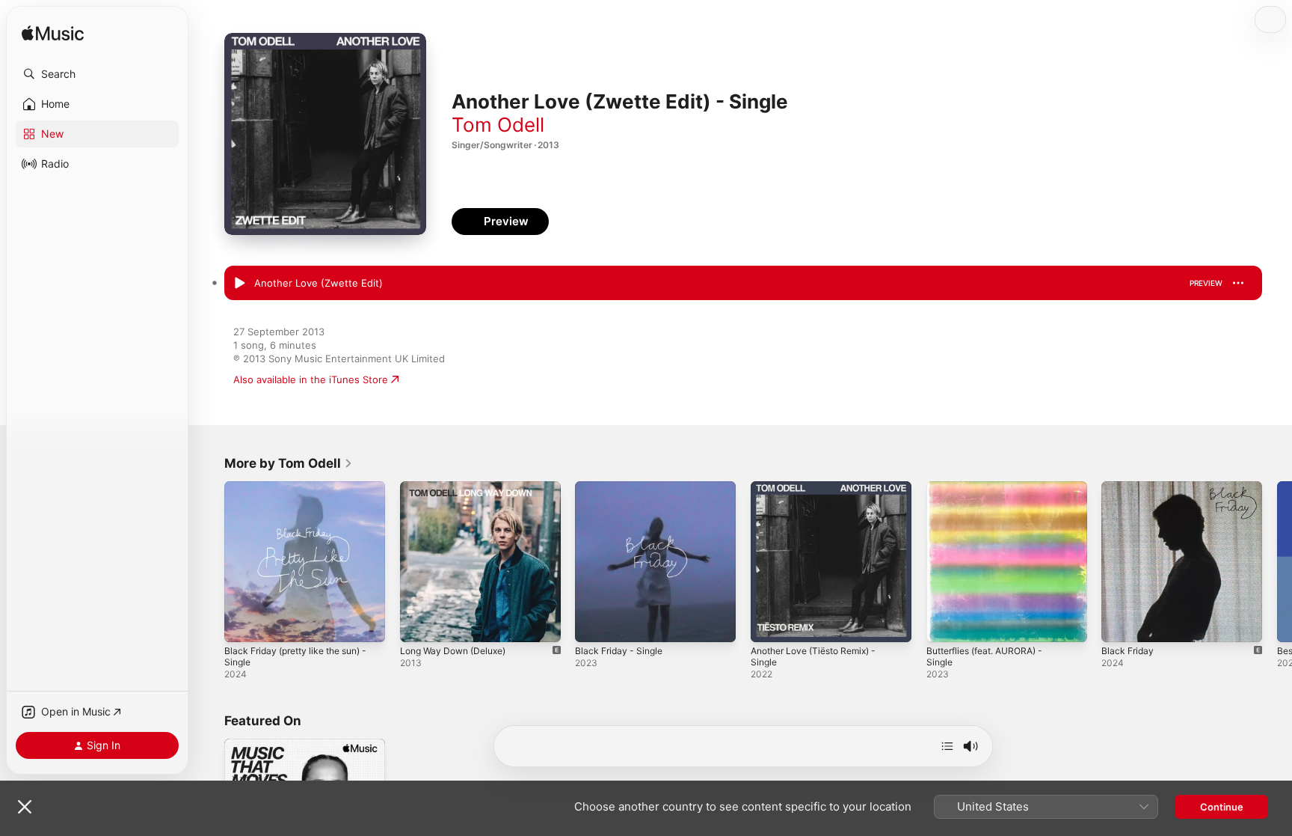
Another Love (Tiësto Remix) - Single (821, 493)
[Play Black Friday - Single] (593, 623)
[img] (53, 34)
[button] (97, 74)
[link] (288, 463)
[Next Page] (1277, 561)
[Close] (24, 807)
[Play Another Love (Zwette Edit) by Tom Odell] (239, 283)
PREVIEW (1206, 282)
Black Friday (1129, 487)
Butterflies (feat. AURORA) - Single (992, 493)
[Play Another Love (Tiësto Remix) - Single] (769, 623)
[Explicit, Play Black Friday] (1120, 623)
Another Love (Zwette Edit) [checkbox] (318, 283)
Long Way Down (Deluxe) (458, 487)
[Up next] (947, 746)
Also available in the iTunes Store (310, 379)
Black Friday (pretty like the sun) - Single (304, 493)
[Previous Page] (209, 561)
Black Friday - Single (622, 487)
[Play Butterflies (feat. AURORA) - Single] (945, 623)
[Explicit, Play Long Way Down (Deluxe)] (418, 623)
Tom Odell (498, 124)
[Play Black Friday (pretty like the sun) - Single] (243, 623)
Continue (1221, 807)
